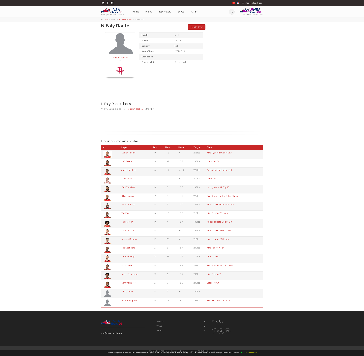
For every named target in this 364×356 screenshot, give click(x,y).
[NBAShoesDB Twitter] (103, 3)
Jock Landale (127, 230)
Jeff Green (126, 161)
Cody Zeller (126, 178)
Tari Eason (126, 213)
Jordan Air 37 (213, 178)
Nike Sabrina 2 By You (217, 213)
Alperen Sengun (129, 239)
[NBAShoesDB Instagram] (112, 3)
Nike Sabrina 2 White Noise (220, 265)
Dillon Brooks (127, 196)
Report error (196, 27)
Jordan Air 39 (213, 161)
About (160, 330)
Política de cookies (251, 352)
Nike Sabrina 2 (214, 274)
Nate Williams (127, 265)
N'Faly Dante (127, 291)
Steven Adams (128, 152)
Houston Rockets (125, 20)
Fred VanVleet (128, 187)
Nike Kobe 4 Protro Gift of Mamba (223, 196)
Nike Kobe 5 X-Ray (215, 248)
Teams (148, 11)
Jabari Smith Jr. (128, 170)
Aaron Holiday (128, 204)
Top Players (165, 11)
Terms (159, 326)
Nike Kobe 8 (212, 256)
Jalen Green (127, 222)
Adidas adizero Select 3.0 (219, 170)
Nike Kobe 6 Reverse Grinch (220, 204)
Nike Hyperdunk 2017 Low (219, 152)
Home (135, 11)
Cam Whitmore (128, 283)
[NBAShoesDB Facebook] (108, 3)
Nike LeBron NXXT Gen (218, 239)
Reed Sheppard (129, 300)
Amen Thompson (129, 274)
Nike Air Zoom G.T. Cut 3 (218, 300)
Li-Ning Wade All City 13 (218, 187)
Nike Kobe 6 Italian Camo (219, 230)
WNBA (194, 11)
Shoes (181, 11)
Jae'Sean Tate (128, 248)
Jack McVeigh (128, 256)
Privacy (160, 322)
